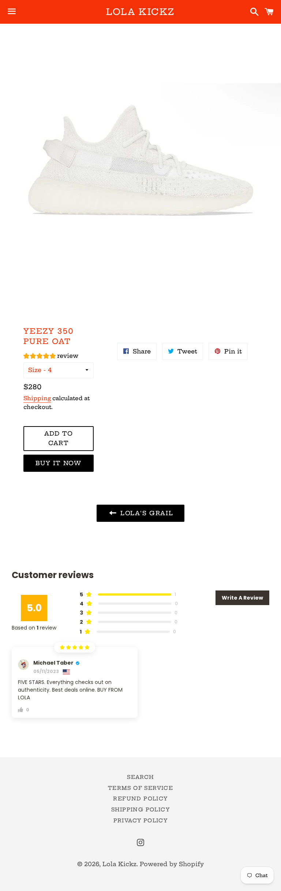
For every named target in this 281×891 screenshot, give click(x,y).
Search (140, 777)
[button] (50, 357)
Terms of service (140, 788)
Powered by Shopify (172, 864)
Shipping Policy (140, 809)
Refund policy (140, 798)
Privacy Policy (140, 820)
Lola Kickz (140, 11)
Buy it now (58, 463)
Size (34, 370)
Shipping (37, 398)
